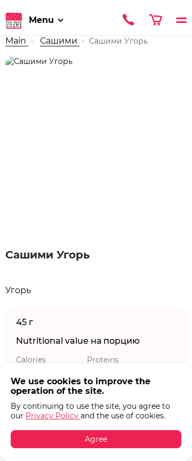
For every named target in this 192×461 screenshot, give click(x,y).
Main (16, 41)
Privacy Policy (53, 415)
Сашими (59, 41)
